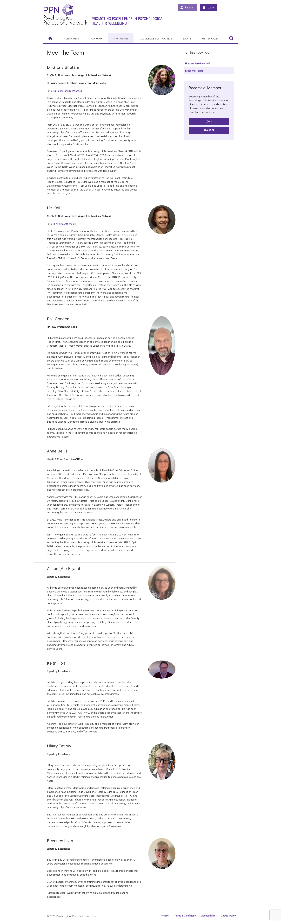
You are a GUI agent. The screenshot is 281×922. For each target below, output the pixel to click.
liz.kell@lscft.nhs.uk (65, 223)
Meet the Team (194, 70)
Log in (210, 7)
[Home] (51, 38)
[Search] (231, 37)
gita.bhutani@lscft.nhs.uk (68, 90)
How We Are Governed (197, 63)
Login (209, 121)
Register (189, 7)
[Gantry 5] (65, 14)
